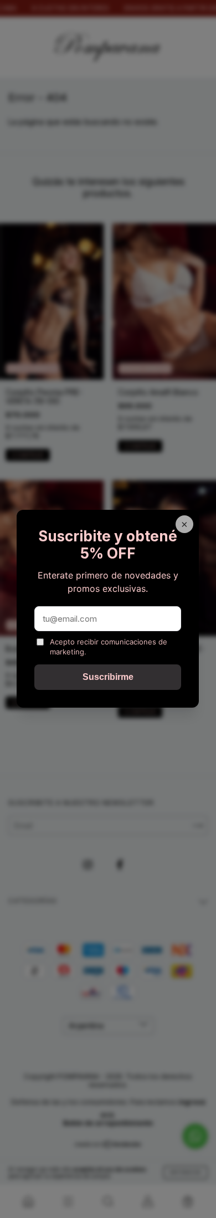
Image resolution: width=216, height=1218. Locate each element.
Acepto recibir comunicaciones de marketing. (108, 646)
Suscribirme (108, 677)
